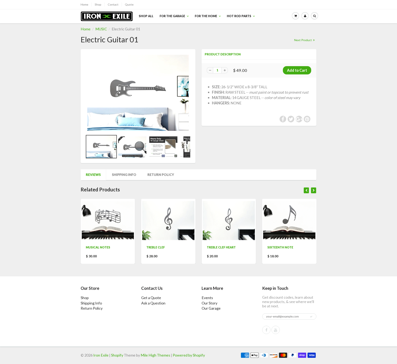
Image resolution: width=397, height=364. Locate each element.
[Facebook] (266, 330)
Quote (129, 4)
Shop (98, 4)
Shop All (146, 16)
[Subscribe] (311, 316)
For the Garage (172, 16)
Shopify (117, 355)
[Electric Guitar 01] (138, 92)
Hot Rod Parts (239, 16)
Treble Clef (137, 247)
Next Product (303, 40)
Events (207, 297)
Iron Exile (101, 355)
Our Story (209, 303)
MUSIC (101, 29)
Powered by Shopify (189, 355)
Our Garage (211, 308)
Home (84, 4)
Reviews (93, 175)
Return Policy (160, 175)
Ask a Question (153, 303)
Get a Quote (151, 297)
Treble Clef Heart (203, 247)
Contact (113, 4)
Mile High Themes (155, 355)
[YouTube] (275, 330)
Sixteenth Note (262, 247)
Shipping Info (124, 175)
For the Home (206, 16)
